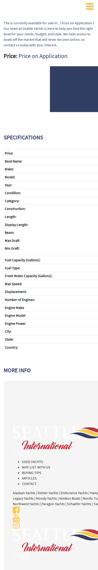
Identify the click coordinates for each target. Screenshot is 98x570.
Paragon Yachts (53, 503)
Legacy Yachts (23, 498)
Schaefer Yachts (79, 503)
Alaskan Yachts (24, 492)
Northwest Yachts (26, 503)
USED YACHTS (32, 461)
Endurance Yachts (74, 492)
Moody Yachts (46, 498)
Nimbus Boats (69, 498)
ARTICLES (29, 478)
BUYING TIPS (31, 472)
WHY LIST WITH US (36, 467)
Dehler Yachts (48, 492)
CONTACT (29, 483)
